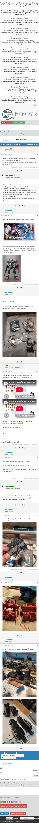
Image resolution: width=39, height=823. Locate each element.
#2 (37, 181)
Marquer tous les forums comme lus (14, 806)
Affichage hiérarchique (32, 144)
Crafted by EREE (11, 821)
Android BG (21, 821)
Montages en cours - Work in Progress (14, 134)
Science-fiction (33, 134)
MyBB (5, 821)
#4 (37, 298)
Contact (5, 814)
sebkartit (8, 149)
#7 (37, 492)
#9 (37, 582)
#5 (37, 371)
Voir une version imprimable (9, 768)
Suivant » (10, 141)
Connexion (6, 123)
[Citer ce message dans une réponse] (21, 171)
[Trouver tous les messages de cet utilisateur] (17, 171)
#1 (37, 154)
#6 (37, 458)
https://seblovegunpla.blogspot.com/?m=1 (15, 465)
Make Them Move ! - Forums (9, 132)
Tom (36, 444)
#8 (37, 515)
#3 (37, 215)
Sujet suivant (19, 753)
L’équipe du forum (19, 814)
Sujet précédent (7, 753)
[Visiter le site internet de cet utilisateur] (16, 206)
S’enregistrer (19, 123)
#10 (37, 645)
